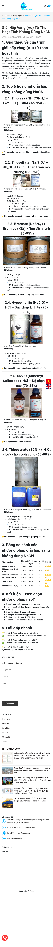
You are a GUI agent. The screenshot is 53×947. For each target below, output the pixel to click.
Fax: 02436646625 (14, 839)
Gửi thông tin (10, 703)
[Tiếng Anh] (48, 386)
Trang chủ (6, 719)
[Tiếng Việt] (48, 381)
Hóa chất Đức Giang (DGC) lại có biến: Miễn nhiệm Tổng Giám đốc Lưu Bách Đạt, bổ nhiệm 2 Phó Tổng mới (32, 780)
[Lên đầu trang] (49, 943)
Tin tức (5, 733)
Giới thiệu (5, 723)
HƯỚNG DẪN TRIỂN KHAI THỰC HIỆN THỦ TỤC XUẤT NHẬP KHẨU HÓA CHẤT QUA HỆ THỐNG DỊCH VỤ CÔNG (31, 791)
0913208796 (19, 827)
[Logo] (26, 6)
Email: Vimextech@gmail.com (19, 833)
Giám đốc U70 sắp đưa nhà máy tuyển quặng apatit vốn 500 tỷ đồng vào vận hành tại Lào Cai (32, 770)
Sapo (32, 891)
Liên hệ (5, 742)
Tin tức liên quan (11, 749)
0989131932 (30, 827)
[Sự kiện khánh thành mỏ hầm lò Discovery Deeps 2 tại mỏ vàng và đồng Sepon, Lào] (7, 803)
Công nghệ (6, 737)
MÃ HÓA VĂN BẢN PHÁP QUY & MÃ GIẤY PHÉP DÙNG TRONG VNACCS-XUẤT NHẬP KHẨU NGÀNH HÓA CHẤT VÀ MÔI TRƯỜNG (32, 755)
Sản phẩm (6, 728)
